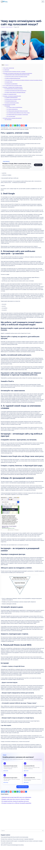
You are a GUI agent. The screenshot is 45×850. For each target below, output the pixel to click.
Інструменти (3, 27)
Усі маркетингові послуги (22, 786)
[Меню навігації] (43, 2)
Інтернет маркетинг (9, 27)
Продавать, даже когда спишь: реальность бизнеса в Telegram (15, 799)
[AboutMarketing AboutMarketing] (4, 1)
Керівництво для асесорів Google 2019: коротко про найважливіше (16, 797)
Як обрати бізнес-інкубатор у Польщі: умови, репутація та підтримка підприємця (17, 839)
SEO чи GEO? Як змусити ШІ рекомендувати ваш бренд (12, 844)
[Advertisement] (22, 11)
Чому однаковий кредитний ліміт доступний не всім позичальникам (14, 837)
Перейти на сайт (38, 164)
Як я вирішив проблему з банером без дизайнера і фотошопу (15, 801)
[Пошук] (43, 830)
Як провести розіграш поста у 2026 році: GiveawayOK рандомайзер (16, 803)
